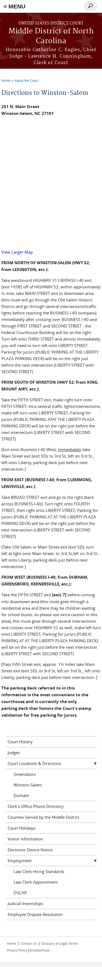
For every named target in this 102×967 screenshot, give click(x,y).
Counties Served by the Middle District (43, 817)
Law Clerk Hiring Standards (39, 871)
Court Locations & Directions (34, 763)
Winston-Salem (28, 785)
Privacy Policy (17, 950)
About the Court (26, 80)
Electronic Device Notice (30, 849)
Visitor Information (25, 839)
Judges (14, 752)
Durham (21, 795)
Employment (20, 860)
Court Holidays (21, 828)
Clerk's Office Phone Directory (36, 806)
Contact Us (28, 943)
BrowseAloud (39, 950)
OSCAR (20, 892)
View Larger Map (17, 252)
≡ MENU (14, 6)
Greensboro (25, 774)
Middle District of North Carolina (51, 36)
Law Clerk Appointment (36, 882)
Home (6, 80)
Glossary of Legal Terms (59, 943)
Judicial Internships (25, 903)
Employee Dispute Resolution (35, 914)
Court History (20, 741)
